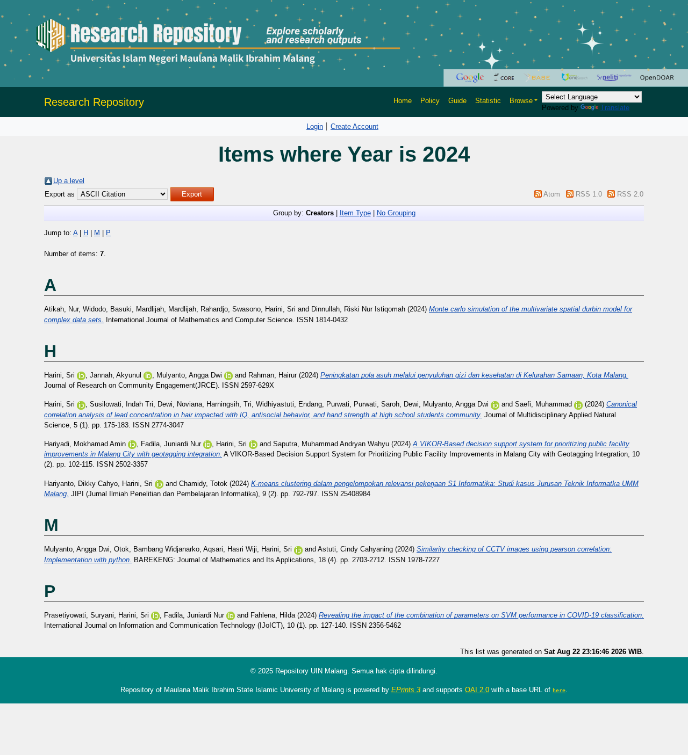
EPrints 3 (405, 690)
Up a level (68, 181)
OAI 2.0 (477, 690)
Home (402, 101)
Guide (457, 101)
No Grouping (396, 213)
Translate (614, 108)
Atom (551, 194)
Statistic (488, 101)
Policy (430, 101)
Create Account (354, 126)
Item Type (355, 213)
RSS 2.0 (630, 194)
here (559, 690)
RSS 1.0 (589, 194)
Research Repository (94, 102)
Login (314, 126)
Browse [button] (521, 101)
